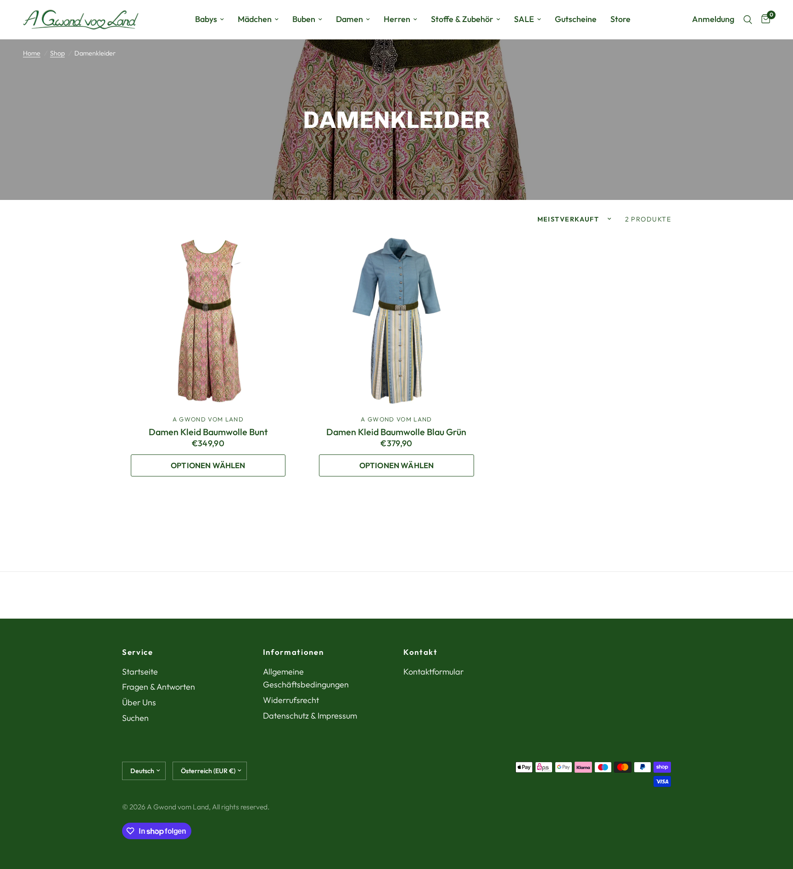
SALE (524, 19)
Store (620, 19)
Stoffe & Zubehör (462, 19)
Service (137, 652)
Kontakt (420, 652)
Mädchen (255, 19)
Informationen (293, 652)
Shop (57, 53)
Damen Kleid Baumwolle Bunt (208, 431)
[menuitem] (209, 19)
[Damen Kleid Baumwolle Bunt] (208, 322)
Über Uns (139, 702)
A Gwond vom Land (208, 419)
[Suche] (748, 19)
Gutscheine (576, 19)
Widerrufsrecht (291, 700)
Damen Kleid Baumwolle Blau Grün (396, 431)
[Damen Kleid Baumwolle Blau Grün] (397, 322)
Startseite (140, 671)
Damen (349, 19)
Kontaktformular (433, 671)
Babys (206, 19)
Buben (303, 19)
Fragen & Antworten (158, 686)
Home (31, 53)
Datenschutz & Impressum (310, 715)
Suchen (135, 718)
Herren (397, 19)
